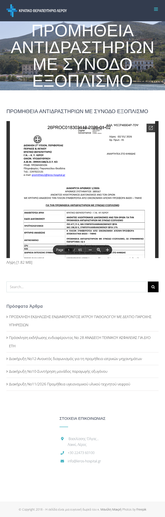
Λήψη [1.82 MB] (19, 262)
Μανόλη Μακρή (111, 509)
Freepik (141, 509)
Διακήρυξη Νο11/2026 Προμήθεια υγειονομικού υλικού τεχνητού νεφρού (69, 384)
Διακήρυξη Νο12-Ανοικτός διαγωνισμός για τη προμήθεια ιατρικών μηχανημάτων (75, 358)
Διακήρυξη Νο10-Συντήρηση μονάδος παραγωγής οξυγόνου (58, 371)
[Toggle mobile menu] (156, 9)
